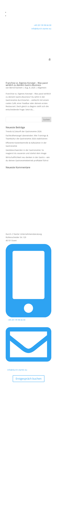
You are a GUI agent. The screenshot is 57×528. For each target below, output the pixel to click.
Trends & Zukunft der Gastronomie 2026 (23, 131)
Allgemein (42, 87)
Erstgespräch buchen (28, 378)
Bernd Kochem (16, 87)
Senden (43, 481)
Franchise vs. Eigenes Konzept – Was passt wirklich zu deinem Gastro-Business (27, 84)
